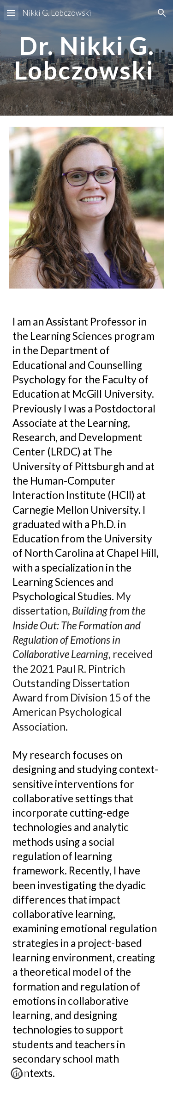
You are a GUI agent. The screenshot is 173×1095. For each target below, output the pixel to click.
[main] (87, 58)
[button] (11, 12)
